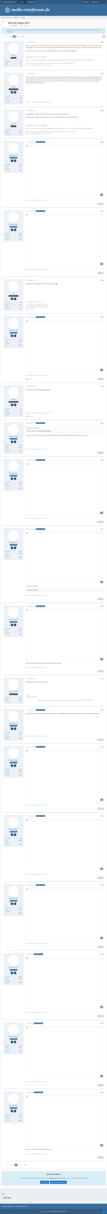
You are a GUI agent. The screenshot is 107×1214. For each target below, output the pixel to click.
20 (14, 36)
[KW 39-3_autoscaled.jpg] (65, 844)
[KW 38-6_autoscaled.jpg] (65, 489)
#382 (102, 73)
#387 (102, 317)
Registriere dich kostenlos (57, 1178)
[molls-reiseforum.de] (53, 10)
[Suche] (102, 2)
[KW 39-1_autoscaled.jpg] (65, 635)
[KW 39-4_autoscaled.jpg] (65, 914)
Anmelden (86, 2)
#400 (102, 1092)
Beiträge (7, 65)
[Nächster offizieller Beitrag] (102, 204)
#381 (102, 42)
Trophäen (7, 100)
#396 (102, 816)
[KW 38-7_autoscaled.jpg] (65, 558)
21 (17, 36)
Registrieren (94, 2)
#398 (102, 954)
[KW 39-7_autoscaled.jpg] (65, 1121)
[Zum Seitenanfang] (104, 1211)
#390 (102, 460)
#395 (102, 747)
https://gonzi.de (46, 65)
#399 (102, 1023)
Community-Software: (53, 1211)
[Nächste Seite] (26, 36)
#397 (102, 885)
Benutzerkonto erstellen (58, 1182)
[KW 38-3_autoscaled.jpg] (65, 170)
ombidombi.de (38, 302)
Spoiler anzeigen (33, 590)
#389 (102, 423)
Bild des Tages (7, 1197)
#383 (102, 110)
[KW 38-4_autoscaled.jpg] (65, 240)
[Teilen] (103, 36)
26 (23, 36)
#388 (102, 386)
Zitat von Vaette (34, 428)
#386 (102, 280)
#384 (102, 142)
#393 (102, 678)
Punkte (6, 63)
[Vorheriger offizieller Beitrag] (98, 204)
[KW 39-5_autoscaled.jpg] (65, 983)
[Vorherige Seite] (3, 36)
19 (11, 36)
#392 (102, 606)
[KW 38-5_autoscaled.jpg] (65, 346)
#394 (102, 710)
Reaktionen (7, 61)
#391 (102, 529)
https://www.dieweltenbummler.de (36, 200)
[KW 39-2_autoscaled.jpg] (65, 775)
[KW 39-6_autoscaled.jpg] (65, 1052)
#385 (102, 211)
